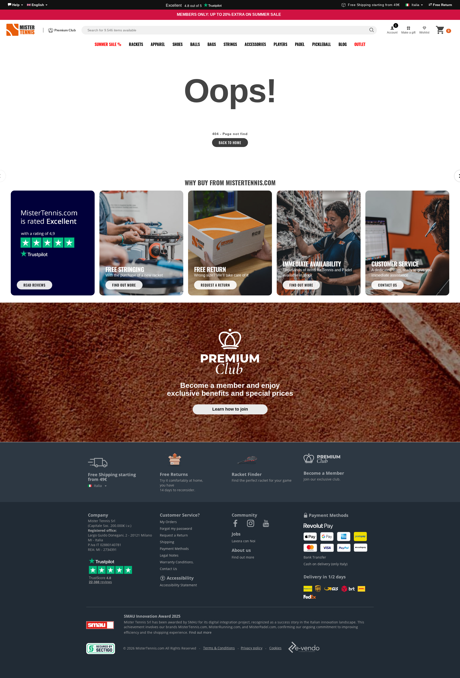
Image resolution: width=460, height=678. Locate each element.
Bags (211, 44)
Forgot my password (176, 528)
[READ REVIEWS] (53, 243)
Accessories (255, 44)
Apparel (158, 44)
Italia (99, 485)
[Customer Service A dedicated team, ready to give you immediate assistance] (407, 243)
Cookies (275, 648)
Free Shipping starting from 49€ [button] (384, 5)
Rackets (136, 44)
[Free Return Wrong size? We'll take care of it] (230, 243)
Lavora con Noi (243, 541)
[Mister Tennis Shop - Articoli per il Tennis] (20, 30)
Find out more (243, 557)
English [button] (38, 5)
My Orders (168, 522)
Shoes (177, 44)
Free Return (442, 5)
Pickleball (321, 44)
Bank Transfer (315, 557)
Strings (230, 44)
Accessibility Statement (178, 585)
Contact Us (168, 568)
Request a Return (174, 535)
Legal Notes (169, 555)
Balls (195, 44)
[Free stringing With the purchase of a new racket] (141, 243)
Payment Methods (174, 548)
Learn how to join (230, 409)
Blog (343, 44)
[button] (15, 5)
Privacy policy (251, 648)
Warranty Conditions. (177, 562)
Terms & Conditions (219, 648)
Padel (300, 44)
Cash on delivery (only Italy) (325, 564)
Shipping (167, 542)
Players (280, 44)
